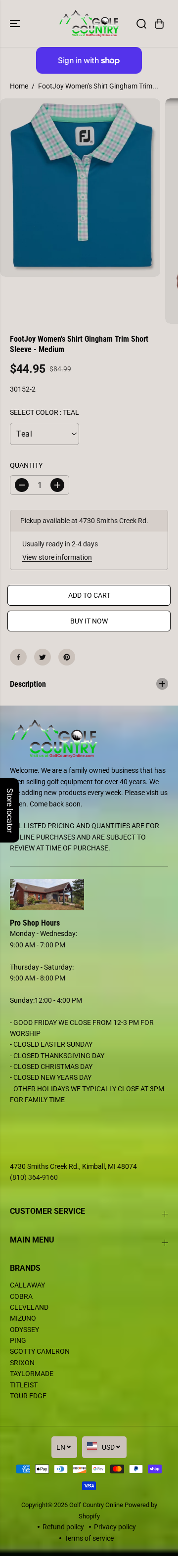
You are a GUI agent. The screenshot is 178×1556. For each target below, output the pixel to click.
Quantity (26, 465)
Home (19, 86)
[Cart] (159, 24)
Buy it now (89, 621)
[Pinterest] (66, 657)
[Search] (141, 24)
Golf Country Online (96, 1505)
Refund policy (63, 1527)
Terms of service (89, 1538)
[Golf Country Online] (89, 23)
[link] (89, 895)
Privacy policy (115, 1527)
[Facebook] (18, 657)
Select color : (44, 412)
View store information (57, 557)
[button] (16, 23)
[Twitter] (42, 657)
